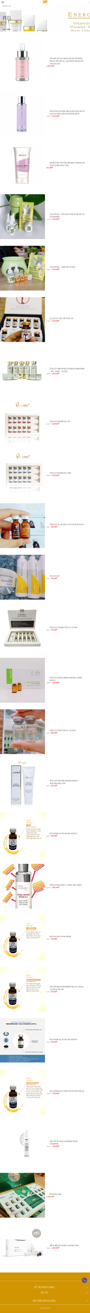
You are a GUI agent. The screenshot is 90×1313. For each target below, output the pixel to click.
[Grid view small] (87, 34)
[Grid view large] (85, 34)
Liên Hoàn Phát (46, 1308)
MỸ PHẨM (5, 6)
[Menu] (2, 2)
